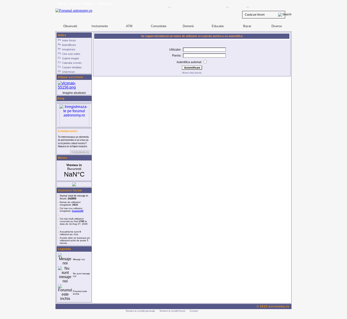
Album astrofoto (70, 77)
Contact (194, 311)
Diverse (276, 26)
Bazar (247, 26)
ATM (129, 26)
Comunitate (158, 26)
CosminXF (78, 211)
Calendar (105, 3)
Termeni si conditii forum (172, 311)
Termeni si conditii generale (140, 311)
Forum (75, 3)
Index (62, 35)
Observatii (70, 26)
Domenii (188, 26)
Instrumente (100, 26)
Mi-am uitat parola (192, 72)
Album (89, 3)
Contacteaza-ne (80, 152)
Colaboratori (67, 131)
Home (62, 3)
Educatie (218, 26)
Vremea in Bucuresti (74, 170)
